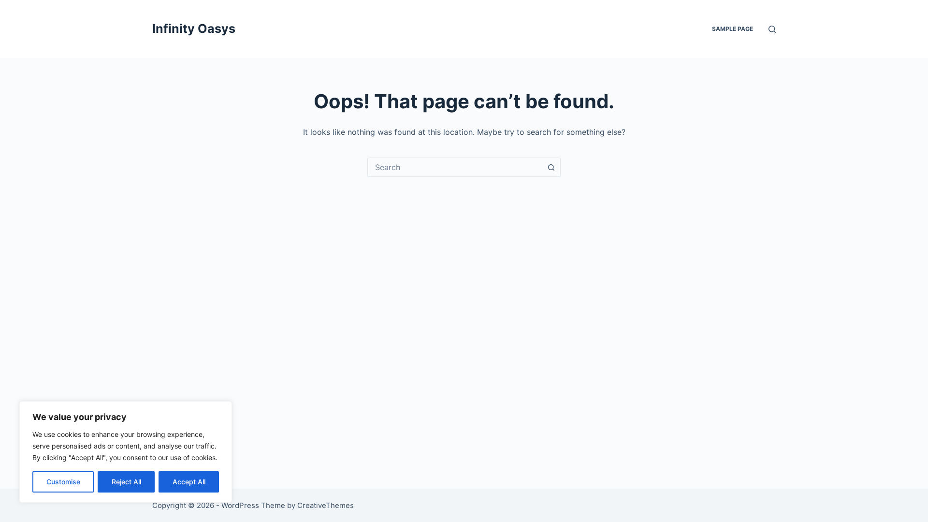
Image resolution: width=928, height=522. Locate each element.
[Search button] (551, 167)
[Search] (772, 29)
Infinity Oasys (193, 28)
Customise (63, 482)
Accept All (189, 482)
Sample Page (732, 28)
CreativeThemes (325, 505)
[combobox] (455, 167)
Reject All (126, 482)
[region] (125, 452)
